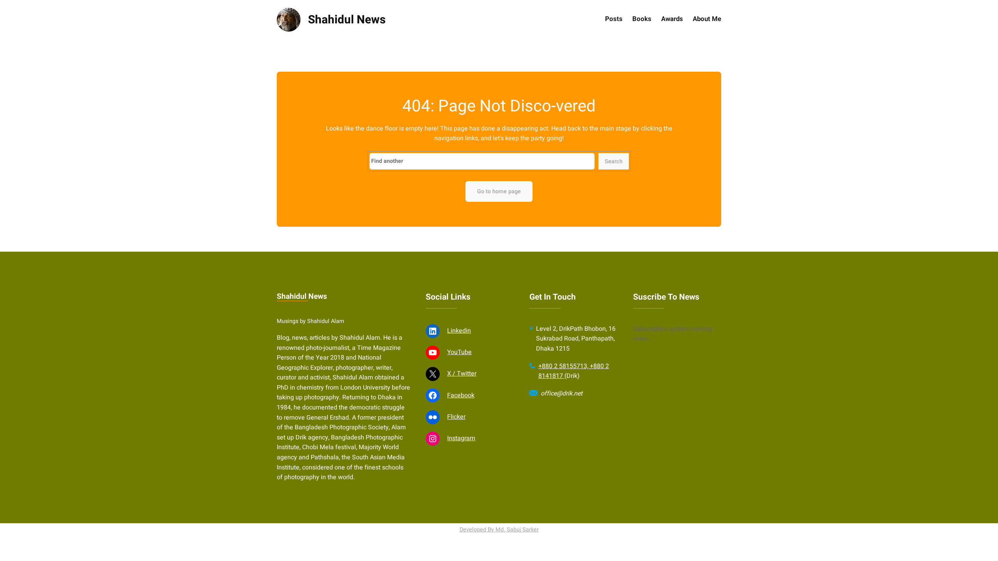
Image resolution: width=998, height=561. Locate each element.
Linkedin (459, 330)
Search (614, 161)
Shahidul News (347, 19)
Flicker (456, 417)
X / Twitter (461, 373)
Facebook (460, 395)
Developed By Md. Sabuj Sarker (499, 530)
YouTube (459, 352)
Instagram (461, 438)
